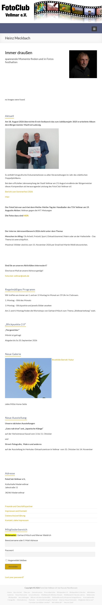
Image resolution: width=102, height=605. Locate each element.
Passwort (9, 550)
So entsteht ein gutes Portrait (47, 600)
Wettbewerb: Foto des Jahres (74, 595)
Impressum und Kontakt (16, 511)
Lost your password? (14, 577)
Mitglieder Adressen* (86, 600)
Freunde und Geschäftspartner (19, 506)
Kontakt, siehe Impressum (17, 520)
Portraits (32, 600)
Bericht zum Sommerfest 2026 (19, 191)
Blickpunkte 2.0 (62, 592)
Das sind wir (17, 592)
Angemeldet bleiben (17, 560)
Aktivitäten (91, 592)
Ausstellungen (24, 597)
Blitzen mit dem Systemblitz (40, 597)
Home (9, 592)
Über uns (27, 592)
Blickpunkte (12, 597)
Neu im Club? (68, 602)
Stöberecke (91, 595)
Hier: (7, 196)
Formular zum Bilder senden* (39, 602)
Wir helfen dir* (57, 602)
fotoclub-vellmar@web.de (17, 275)
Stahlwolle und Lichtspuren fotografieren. (67, 597)
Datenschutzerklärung (15, 515)
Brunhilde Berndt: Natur (63, 359)
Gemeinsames (37, 592)
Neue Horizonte (21, 595)
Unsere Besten (34, 595)
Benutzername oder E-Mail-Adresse (21, 540)
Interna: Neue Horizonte (67, 600)
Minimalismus (22, 600)
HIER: (26, 215)
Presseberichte (49, 592)
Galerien (10, 595)
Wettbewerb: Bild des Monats (51, 595)
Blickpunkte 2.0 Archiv (77, 592)
